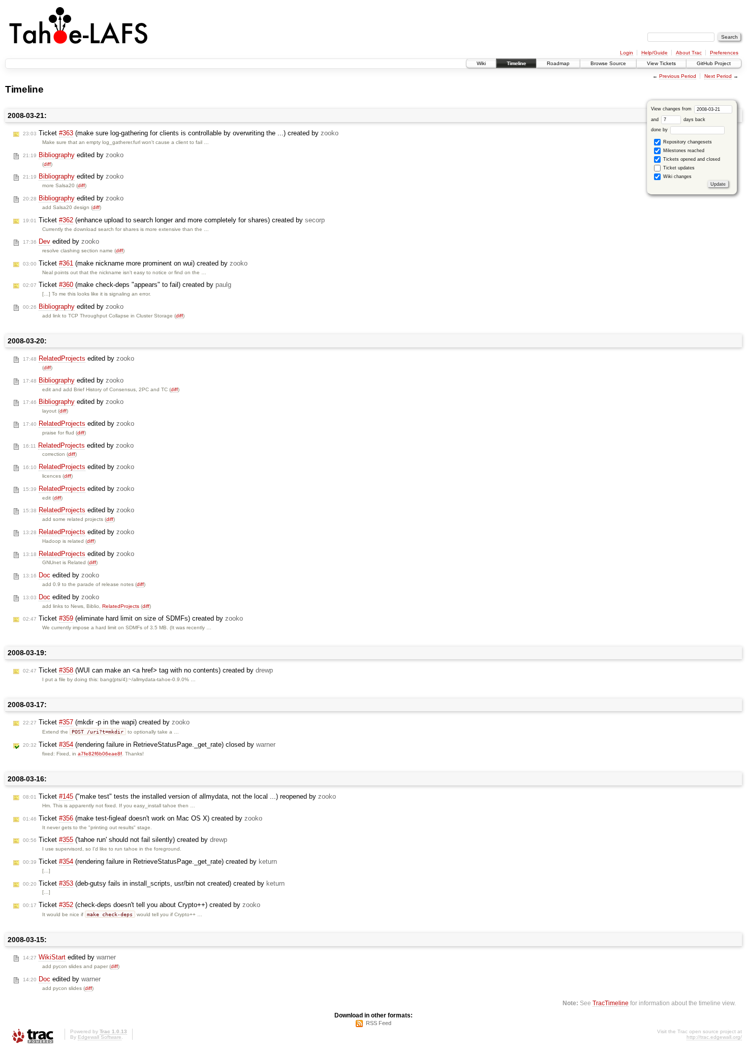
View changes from (672, 108)
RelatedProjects (120, 606)
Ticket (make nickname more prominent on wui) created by (135, 263)
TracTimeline (611, 1003)
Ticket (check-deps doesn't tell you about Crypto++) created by (141, 905)
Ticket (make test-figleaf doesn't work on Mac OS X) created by (142, 818)
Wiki (481, 63)
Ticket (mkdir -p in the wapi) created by (106, 722)
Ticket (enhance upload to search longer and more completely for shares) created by (174, 220)
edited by (73, 155)
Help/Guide (654, 52)
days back (693, 119)
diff (47, 164)
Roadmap (558, 63)
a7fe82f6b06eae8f (100, 753)
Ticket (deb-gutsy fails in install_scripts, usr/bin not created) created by (154, 883)
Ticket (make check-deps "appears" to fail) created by (127, 284)
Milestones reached (683, 150)
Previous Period (677, 76)
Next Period (718, 76)
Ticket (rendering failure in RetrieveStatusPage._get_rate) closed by (149, 744)
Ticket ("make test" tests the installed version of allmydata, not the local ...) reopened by (179, 796)
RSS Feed (378, 1023)
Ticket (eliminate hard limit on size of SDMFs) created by (133, 618)
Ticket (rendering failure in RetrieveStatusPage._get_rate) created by (150, 861)
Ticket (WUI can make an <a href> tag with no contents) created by (148, 670)
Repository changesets (687, 141)
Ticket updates (678, 167)
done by (660, 129)
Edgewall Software (99, 1037)
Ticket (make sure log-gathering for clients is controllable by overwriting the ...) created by (180, 133)
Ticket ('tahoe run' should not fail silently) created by (125, 839)
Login (626, 52)
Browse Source (608, 63)
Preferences (724, 52)
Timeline (516, 63)
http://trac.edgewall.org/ (714, 1037)
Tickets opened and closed (691, 159)
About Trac (689, 52)
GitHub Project (714, 63)
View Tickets (661, 63)
